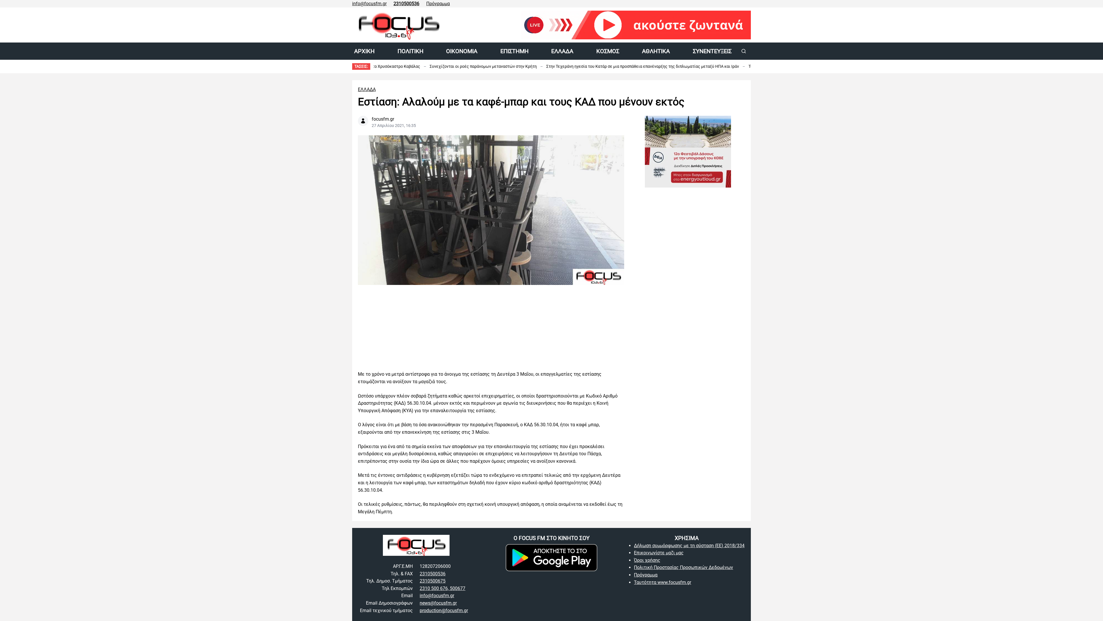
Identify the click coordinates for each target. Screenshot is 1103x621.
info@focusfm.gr (369, 3)
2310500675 (433, 581)
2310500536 (433, 573)
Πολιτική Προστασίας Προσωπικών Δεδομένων (683, 567)
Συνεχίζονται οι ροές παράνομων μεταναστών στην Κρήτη (445, 66)
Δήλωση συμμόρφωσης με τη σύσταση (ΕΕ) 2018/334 (689, 545)
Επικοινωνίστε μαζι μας (659, 553)
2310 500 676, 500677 (442, 588)
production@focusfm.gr (444, 610)
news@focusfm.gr (438, 603)
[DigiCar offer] (688, 283)
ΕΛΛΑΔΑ (367, 89)
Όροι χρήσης (647, 560)
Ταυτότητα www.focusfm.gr (662, 582)
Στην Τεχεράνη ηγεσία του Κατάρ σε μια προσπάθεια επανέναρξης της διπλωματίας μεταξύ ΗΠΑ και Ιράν (604, 66)
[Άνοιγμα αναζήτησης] (743, 51)
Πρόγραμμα (438, 3)
